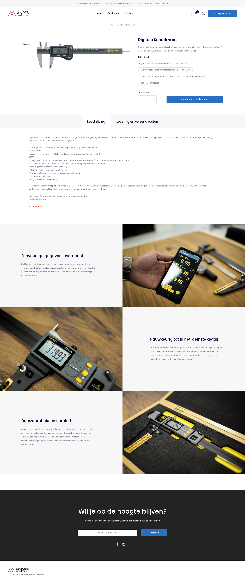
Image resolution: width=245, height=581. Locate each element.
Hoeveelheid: (144, 92)
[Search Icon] (190, 14)
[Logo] (25, 13)
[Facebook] (117, 544)
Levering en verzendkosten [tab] (137, 121)
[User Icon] (203, 14)
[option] (83, 56)
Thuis (112, 25)
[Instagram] (123, 544)
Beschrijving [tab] (96, 121)
